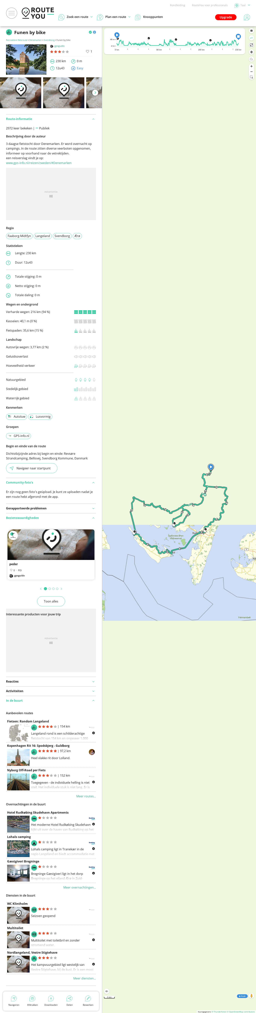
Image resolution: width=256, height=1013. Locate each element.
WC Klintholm (17, 904)
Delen (70, 1004)
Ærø (77, 236)
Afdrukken (32, 1004)
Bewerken (88, 1004)
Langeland (42, 236)
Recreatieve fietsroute (16, 40)
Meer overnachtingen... (79, 887)
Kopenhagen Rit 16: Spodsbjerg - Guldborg (38, 746)
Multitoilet (15, 928)
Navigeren (13, 1004)
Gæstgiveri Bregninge (23, 861)
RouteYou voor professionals (210, 5)
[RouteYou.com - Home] (38, 13)
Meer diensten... (84, 978)
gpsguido (59, 46)
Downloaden (51, 1004)
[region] (179, 519)
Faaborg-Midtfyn (19, 236)
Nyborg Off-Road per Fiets (26, 770)
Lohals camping (19, 837)
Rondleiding (177, 5)
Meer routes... (86, 796)
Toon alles (51, 601)
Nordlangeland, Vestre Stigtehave (32, 952)
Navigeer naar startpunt (33, 468)
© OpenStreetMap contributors (241, 1011)
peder (13, 564)
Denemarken (35, 40)
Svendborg (49, 40)
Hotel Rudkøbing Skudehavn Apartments (38, 812)
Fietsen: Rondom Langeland (28, 721)
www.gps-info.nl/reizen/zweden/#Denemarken (39, 163)
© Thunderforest (219, 1011)
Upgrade (226, 17)
